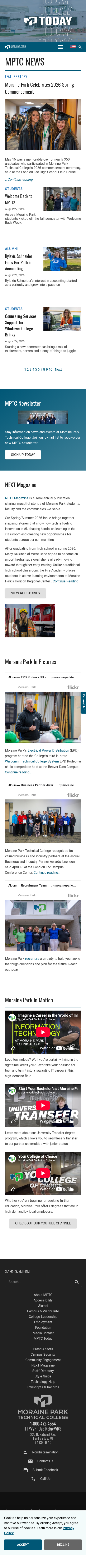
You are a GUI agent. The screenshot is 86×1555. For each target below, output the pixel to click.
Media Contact (43, 1333)
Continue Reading (65, 581)
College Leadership (43, 1317)
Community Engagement (43, 1360)
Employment (43, 1322)
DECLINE (63, 1544)
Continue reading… (18, 772)
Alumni (43, 1306)
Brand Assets (43, 1349)
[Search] (77, 1282)
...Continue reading (19, 180)
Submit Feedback (45, 1470)
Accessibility (43, 1301)
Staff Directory (43, 1371)
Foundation (43, 1328)
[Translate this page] (73, 47)
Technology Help (43, 1382)
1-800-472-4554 (43, 1423)
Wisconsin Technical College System (32, 761)
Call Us (45, 1479)
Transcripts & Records (43, 1387)
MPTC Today (43, 1339)
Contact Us (45, 1461)
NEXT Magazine (16, 498)
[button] (60, 47)
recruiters (32, 959)
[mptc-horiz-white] (15, 47)
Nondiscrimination (45, 1452)
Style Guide (43, 1376)
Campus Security (43, 1355)
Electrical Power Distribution (48, 750)
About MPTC (43, 1295)
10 (50, 369)
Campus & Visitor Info (43, 1311)
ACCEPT (23, 1544)
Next (58, 369)
